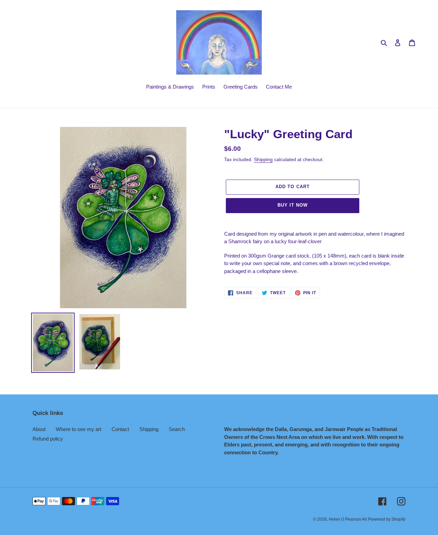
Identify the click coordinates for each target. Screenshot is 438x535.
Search (177, 429)
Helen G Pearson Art (348, 519)
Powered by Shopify (386, 519)
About (39, 429)
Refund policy (48, 439)
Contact (120, 429)
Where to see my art (78, 429)
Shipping (263, 159)
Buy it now (293, 205)
